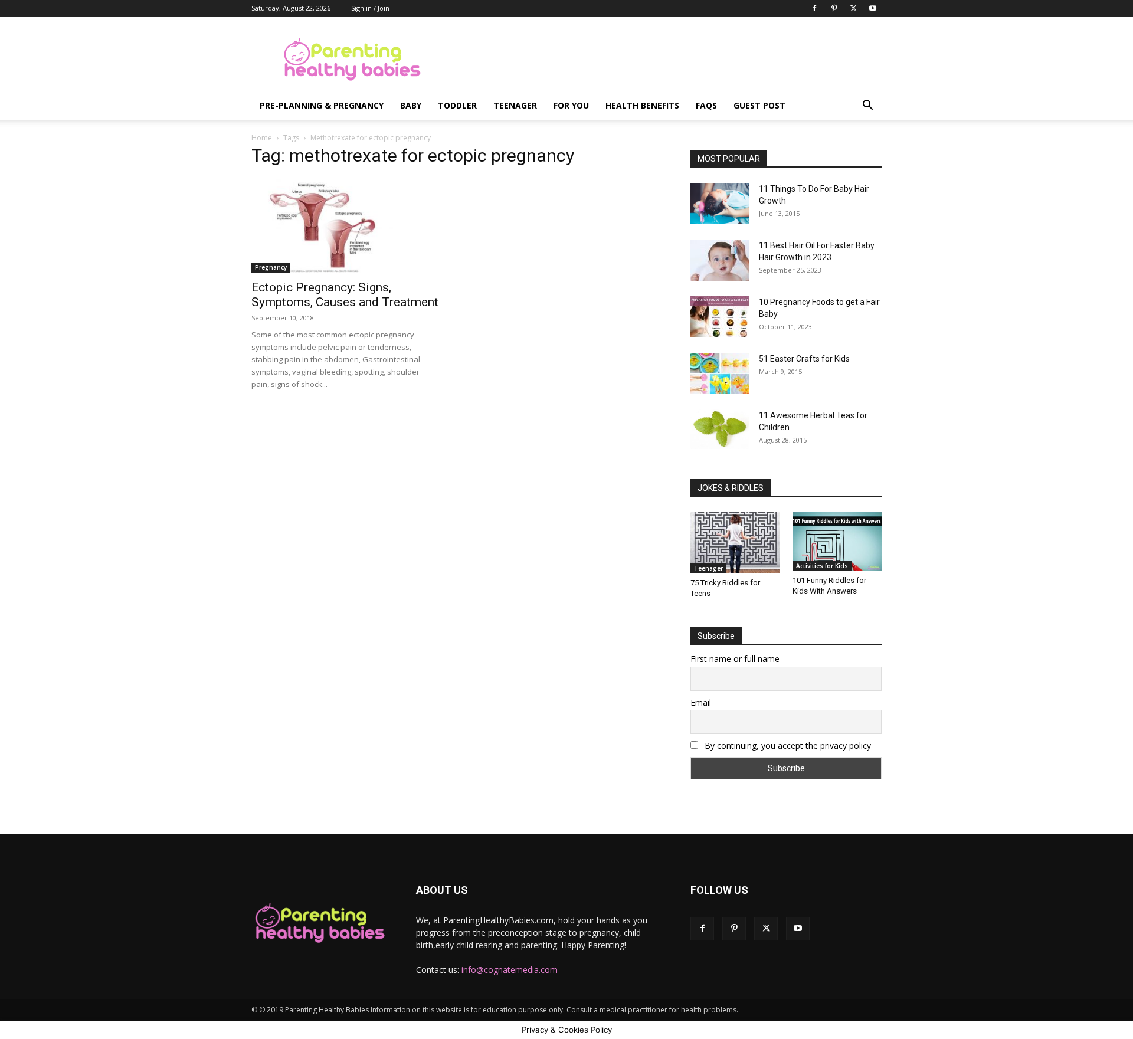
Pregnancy (271, 267)
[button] (867, 106)
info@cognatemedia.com (509, 969)
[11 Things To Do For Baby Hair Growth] (719, 203)
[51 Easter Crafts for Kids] (719, 373)
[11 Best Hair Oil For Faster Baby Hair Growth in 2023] (719, 260)
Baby (410, 105)
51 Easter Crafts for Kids (804, 358)
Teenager (515, 105)
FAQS (706, 105)
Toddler (457, 105)
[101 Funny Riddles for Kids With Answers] (837, 541)
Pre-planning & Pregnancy (322, 105)
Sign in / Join (370, 8)
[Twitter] (853, 8)
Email (700, 702)
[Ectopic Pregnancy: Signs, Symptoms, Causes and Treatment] (347, 225)
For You (571, 105)
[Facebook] (814, 8)
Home (261, 138)
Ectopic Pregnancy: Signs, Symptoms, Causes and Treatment (344, 294)
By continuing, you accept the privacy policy (786, 745)
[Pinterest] (834, 8)
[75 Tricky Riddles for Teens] (735, 542)
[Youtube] (873, 8)
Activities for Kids (822, 566)
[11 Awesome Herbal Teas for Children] (719, 429)
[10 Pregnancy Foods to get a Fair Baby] (719, 316)
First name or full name (735, 658)
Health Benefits (642, 105)
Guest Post (759, 105)
